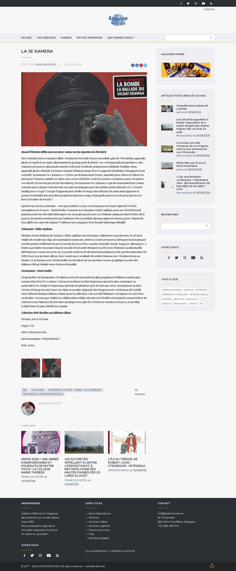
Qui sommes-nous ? (121, 37)
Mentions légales (99, 538)
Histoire (38, 390)
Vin (201, 303)
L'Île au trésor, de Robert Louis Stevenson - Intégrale (126, 462)
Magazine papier (185, 70)
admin (180, 112)
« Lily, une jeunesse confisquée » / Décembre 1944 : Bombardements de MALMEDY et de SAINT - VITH (193, 183)
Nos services (46, 37)
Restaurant (180, 303)
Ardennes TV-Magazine (174, 294)
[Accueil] (118, 25)
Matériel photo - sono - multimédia (75, 390)
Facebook (133, 65)
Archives (94, 517)
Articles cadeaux (199, 294)
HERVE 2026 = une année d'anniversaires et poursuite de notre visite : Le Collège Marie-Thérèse (40, 466)
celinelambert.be (95, 566)
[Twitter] (188, 4)
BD (25, 390)
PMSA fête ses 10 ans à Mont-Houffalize (191, 164)
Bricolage (192, 299)
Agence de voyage (171, 290)
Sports (193, 303)
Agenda (66, 37)
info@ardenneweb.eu (170, 513)
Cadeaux (166, 303)
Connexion (209, 9)
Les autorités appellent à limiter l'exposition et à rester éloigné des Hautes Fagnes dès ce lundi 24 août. (82, 467)
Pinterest (141, 65)
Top (212, 567)
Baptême (167, 299)
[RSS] (211, 4)
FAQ (91, 534)
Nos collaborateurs (100, 513)
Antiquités (201, 290)
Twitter (145, 65)
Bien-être (179, 299)
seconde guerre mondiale (43, 394)
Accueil (26, 37)
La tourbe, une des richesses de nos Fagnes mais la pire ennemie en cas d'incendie (192, 147)
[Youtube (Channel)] (203, 4)
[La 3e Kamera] (30, 368)
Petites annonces (89, 37)
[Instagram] (196, 4)
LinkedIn (137, 65)
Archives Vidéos (98, 521)
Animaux (188, 290)
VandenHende (46, 64)
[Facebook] (181, 4)
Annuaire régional (99, 525)
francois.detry (32, 476)
